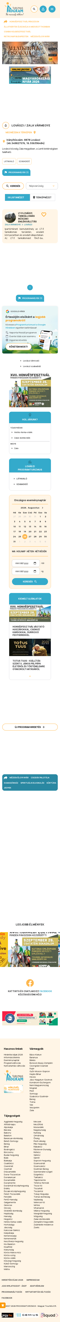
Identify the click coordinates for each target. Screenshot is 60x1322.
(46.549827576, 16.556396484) (26, 143)
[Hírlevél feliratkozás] (3, 1305)
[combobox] (29, 186)
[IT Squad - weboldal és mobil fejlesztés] (49, 1315)
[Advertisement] (30, 261)
